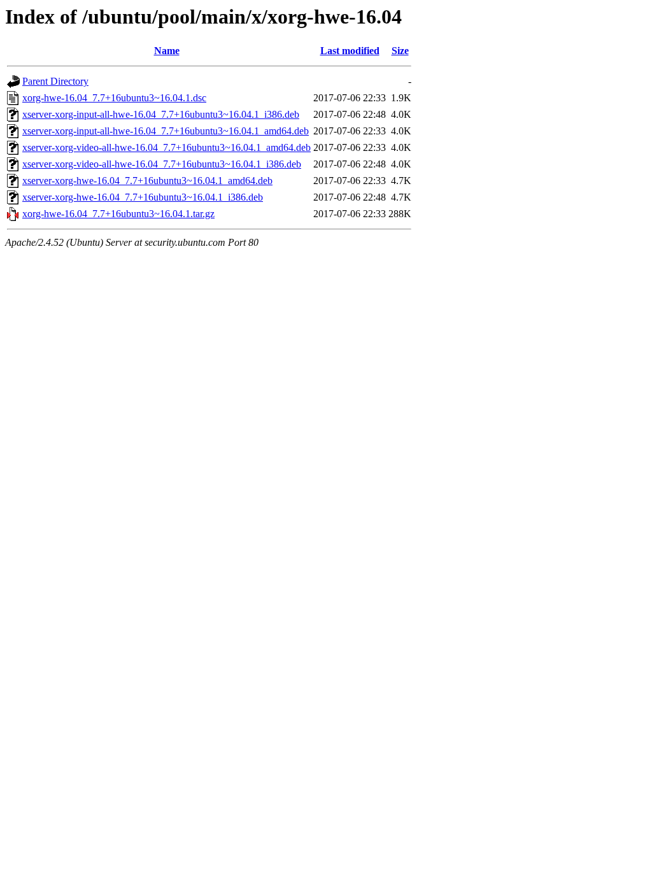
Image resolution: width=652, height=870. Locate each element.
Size (400, 50)
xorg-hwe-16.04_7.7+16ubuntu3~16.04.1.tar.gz (118, 213)
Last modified (349, 50)
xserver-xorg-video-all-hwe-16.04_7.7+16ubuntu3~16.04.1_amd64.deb (166, 147)
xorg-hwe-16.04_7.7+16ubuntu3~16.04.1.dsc (114, 97)
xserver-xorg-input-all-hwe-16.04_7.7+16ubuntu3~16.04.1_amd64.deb (165, 130)
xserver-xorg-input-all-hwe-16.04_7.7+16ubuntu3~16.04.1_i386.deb (160, 114)
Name (167, 50)
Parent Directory (55, 81)
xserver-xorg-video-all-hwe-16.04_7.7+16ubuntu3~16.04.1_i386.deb (161, 164)
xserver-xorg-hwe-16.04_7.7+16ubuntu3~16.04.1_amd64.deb (147, 180)
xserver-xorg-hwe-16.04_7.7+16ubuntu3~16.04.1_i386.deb (142, 197)
